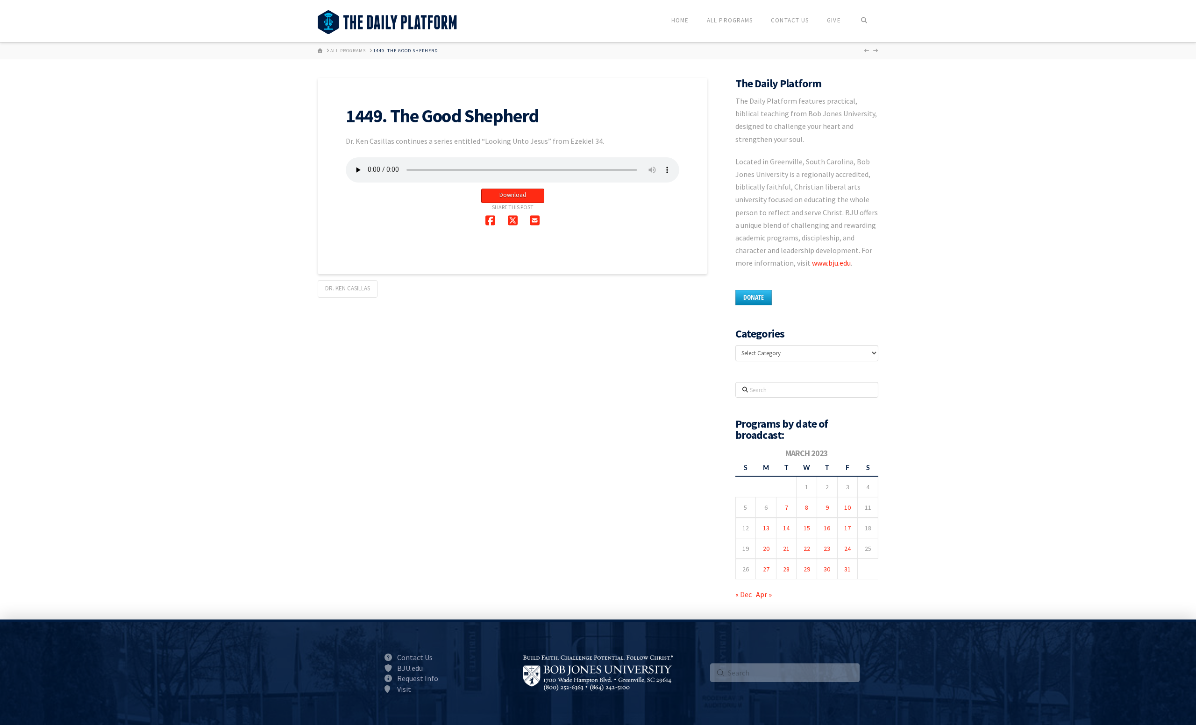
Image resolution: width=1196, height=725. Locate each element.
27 (766, 569)
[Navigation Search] (864, 21)
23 (827, 548)
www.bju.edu (831, 262)
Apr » (764, 594)
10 (847, 507)
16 (827, 528)
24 (847, 548)
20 (766, 548)
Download (512, 195)
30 (827, 569)
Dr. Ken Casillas (347, 288)
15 (807, 528)
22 (807, 548)
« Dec (743, 594)
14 (786, 528)
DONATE (753, 297)
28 (786, 569)
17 (847, 528)
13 (766, 528)
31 (847, 569)
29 (807, 569)
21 (786, 548)
